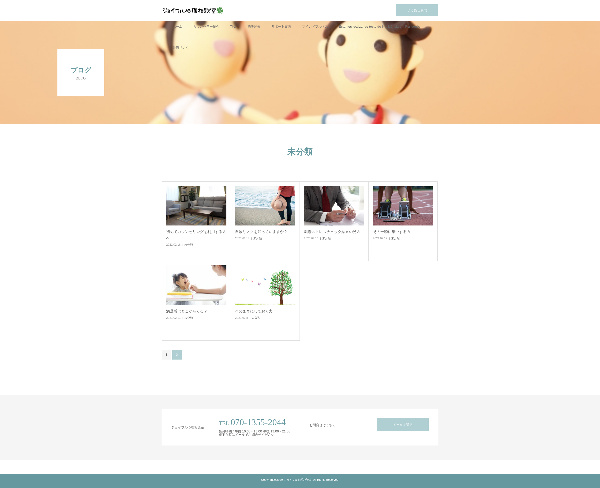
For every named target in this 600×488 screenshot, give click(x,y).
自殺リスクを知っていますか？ (261, 232)
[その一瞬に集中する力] (403, 205)
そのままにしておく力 (254, 311)
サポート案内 (281, 26)
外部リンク (180, 47)
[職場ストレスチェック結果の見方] (334, 205)
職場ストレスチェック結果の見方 (332, 232)
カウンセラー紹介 (206, 26)
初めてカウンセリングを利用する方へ (196, 235)
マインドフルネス (315, 26)
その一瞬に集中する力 (391, 232)
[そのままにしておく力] (265, 285)
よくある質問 (417, 10)
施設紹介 (254, 26)
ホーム (177, 26)
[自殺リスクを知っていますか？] (265, 205)
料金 (233, 26)
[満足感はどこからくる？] (196, 285)
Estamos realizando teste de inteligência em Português (379, 26)
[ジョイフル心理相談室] (193, 11)
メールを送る (403, 425)
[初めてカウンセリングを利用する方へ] (196, 205)
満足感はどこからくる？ (186, 311)
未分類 (188, 244)
